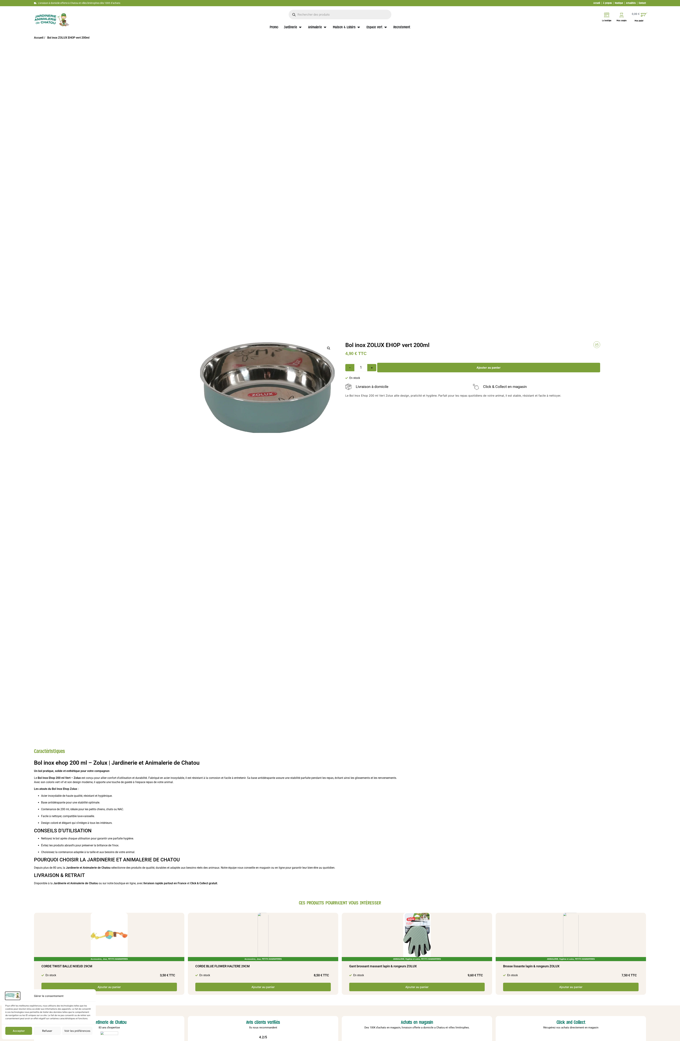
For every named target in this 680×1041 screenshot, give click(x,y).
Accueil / (39, 37)
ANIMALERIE (398, 959)
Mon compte (622, 20)
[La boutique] (606, 15)
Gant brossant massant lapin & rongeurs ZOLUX (383, 966)
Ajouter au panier (489, 367)
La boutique (606, 20)
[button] (328, 348)
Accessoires (96, 959)
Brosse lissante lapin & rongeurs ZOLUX (531, 966)
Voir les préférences (77, 1030)
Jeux (105, 959)
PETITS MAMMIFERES (118, 959)
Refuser (47, 1030)
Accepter (19, 1030)
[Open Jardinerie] (300, 27)
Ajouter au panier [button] (109, 987)
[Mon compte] (621, 15)
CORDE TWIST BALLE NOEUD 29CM (66, 966)
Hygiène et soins (412, 959)
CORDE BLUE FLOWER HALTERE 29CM (222, 966)
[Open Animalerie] (325, 27)
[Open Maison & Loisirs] (358, 27)
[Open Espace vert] (385, 27)
